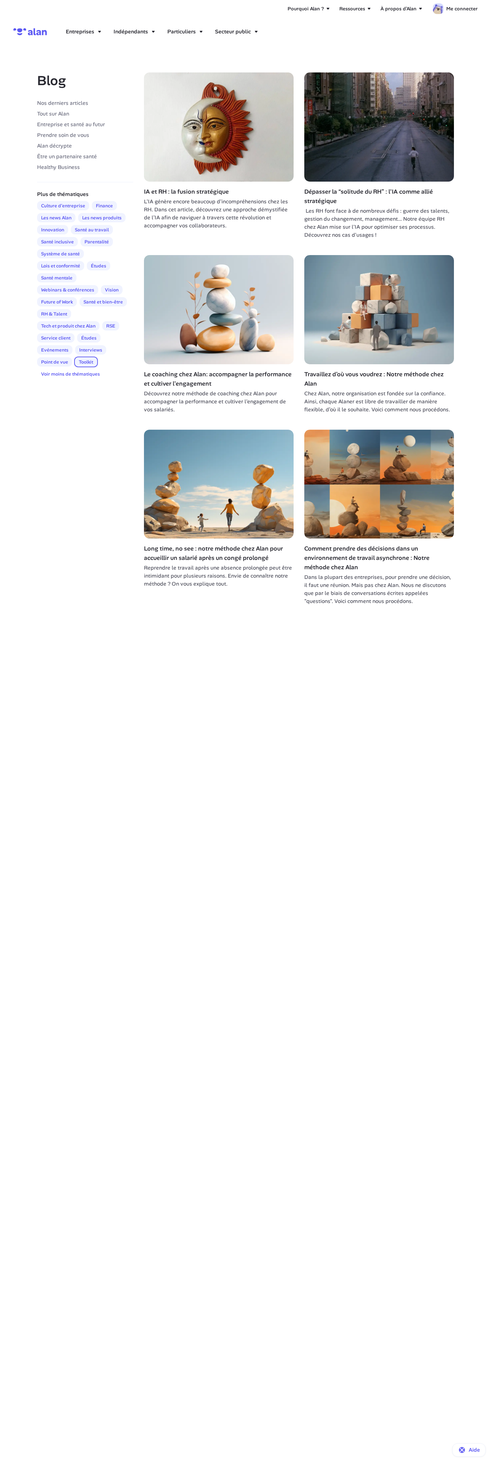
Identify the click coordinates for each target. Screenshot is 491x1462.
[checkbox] (63, 205)
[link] (455, 8)
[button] (469, 1450)
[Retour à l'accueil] (30, 32)
